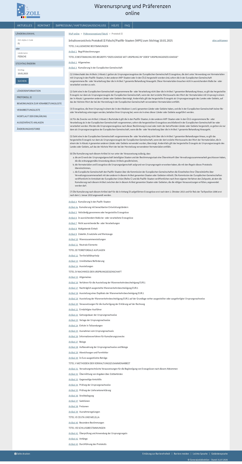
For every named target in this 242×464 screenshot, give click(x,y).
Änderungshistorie (28, 128)
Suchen (22, 80)
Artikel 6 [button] (73, 217)
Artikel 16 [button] (73, 282)
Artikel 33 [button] (73, 379)
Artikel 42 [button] (73, 438)
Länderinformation (29, 90)
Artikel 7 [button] (73, 223)
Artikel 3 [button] (73, 67)
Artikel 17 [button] (73, 287)
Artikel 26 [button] (73, 336)
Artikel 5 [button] (73, 212)
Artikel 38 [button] (73, 406)
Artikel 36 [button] (73, 395)
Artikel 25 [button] (73, 330)
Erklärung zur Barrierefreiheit (156, 453)
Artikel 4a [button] (73, 207)
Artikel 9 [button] (73, 234)
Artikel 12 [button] (73, 255)
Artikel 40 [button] (73, 422)
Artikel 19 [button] (73, 298)
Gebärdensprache (219, 453)
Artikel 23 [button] (73, 320)
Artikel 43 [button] (73, 444)
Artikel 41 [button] (73, 433)
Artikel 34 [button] (73, 384)
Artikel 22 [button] (73, 314)
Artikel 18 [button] (73, 293)
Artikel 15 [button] (73, 277)
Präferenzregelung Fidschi (95, 33)
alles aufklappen (220, 40)
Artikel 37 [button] (73, 400)
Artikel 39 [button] (73, 411)
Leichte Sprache (200, 453)
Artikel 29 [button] (73, 352)
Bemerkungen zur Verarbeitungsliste (39, 103)
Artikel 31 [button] (73, 368)
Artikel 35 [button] (73, 390)
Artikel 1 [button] (73, 51)
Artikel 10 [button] (73, 239)
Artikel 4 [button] (73, 201)
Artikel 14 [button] (73, 266)
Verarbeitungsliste (28, 109)
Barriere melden (181, 453)
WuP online (74, 33)
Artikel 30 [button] (73, 357)
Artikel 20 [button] (73, 304)
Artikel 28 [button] (73, 347)
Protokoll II (24, 97)
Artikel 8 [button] (73, 228)
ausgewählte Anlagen (30, 122)
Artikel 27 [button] (73, 341)
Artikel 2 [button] (73, 62)
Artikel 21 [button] (73, 309)
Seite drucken (23, 453)
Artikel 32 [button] (73, 373)
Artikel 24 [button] (73, 325)
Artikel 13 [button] (73, 260)
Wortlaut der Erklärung (32, 116)
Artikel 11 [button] (73, 244)
